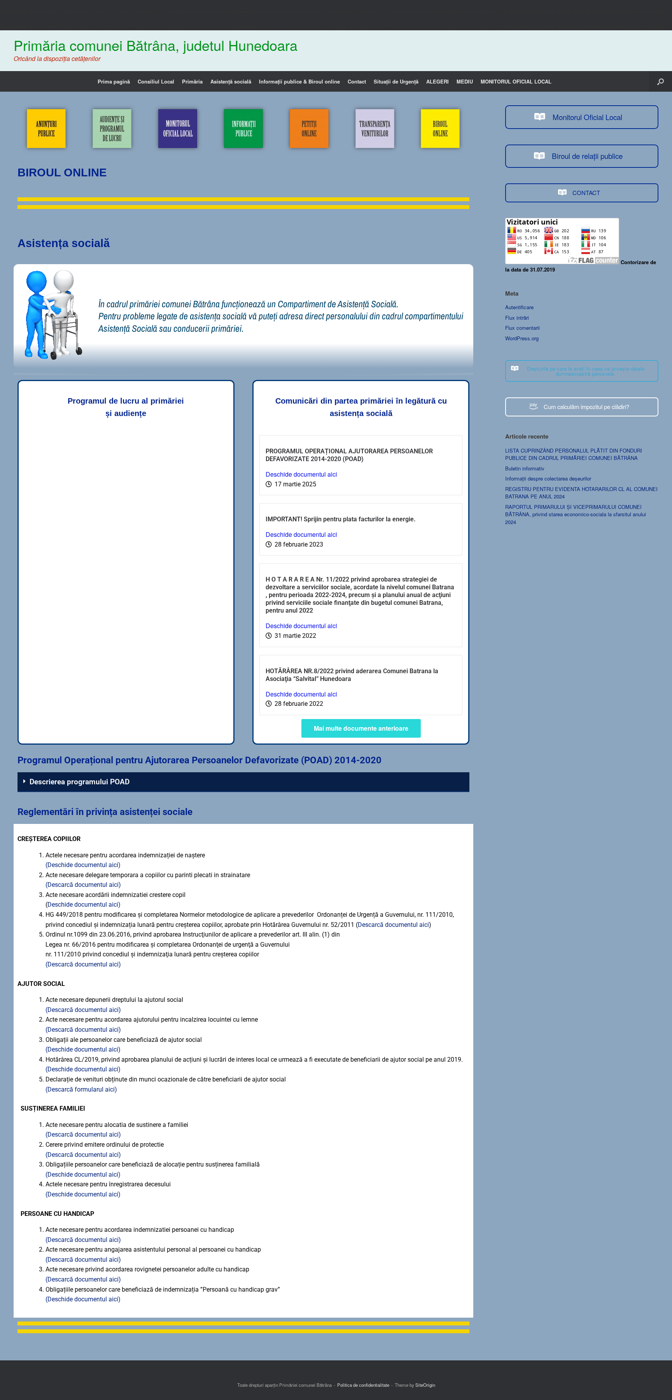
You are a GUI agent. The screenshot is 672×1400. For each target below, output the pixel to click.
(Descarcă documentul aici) (83, 884)
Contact (357, 81)
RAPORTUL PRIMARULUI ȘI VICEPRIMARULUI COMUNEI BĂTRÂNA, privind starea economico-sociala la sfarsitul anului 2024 (575, 514)
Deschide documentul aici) (84, 904)
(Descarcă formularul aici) (81, 1089)
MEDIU (465, 81)
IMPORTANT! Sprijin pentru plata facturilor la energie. (341, 519)
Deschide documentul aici (301, 474)
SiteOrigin (425, 1385)
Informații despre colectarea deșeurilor (548, 478)
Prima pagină (114, 81)
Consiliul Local (156, 81)
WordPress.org (522, 338)
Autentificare (519, 307)
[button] (660, 81)
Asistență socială (230, 81)
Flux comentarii (522, 327)
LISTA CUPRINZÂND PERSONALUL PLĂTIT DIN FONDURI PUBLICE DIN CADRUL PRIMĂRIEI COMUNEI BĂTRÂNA (573, 454)
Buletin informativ (524, 468)
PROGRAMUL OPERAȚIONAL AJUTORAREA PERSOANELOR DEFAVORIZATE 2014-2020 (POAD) (349, 455)
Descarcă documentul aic (392, 924)
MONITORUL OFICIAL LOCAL (516, 81)
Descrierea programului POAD (80, 781)
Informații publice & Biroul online (299, 81)
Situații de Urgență (396, 81)
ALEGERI (437, 81)
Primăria (192, 81)
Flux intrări (517, 317)
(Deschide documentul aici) (83, 865)
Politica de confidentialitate (363, 1385)
